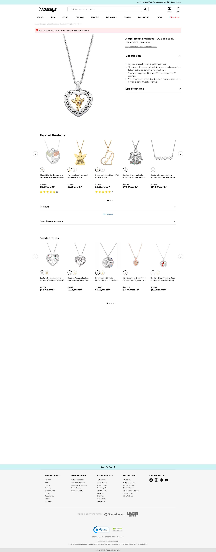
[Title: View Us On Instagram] (156, 480)
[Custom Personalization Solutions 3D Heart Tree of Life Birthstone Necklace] (52, 256)
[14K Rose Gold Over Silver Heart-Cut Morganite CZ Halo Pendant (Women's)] (135, 256)
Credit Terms (75, 488)
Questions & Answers (51, 221)
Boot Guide (111, 17)
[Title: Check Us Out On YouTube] (166, 480)
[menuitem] (40, 17)
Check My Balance (78, 482)
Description (133, 55)
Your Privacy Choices (131, 490)
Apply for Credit (77, 490)
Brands (127, 17)
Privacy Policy (128, 488)
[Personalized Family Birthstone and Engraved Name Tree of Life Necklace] (108, 256)
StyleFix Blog (128, 496)
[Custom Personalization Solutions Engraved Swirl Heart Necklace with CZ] (80, 256)
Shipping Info (102, 488)
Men (53, 17)
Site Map (100, 496)
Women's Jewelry (52, 24)
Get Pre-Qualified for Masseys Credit (153, 2)
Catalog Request (129, 482)
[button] (101, 530)
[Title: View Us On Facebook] (151, 480)
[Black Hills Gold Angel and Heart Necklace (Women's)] (52, 153)
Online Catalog (128, 485)
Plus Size (95, 17)
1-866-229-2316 (110, 537)
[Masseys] (48, 9)
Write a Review (108, 214)
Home (160, 17)
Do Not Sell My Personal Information (108, 550)
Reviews (44, 207)
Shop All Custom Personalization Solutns (141, 47)
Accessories (144, 17)
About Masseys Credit (79, 485)
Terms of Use (128, 493)
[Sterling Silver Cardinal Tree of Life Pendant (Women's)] (163, 256)
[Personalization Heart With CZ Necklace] (108, 153)
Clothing (80, 17)
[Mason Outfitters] (132, 514)
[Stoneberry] (114, 514)
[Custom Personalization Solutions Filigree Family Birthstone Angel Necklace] (135, 153)
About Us (126, 480)
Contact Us (101, 501)
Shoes (66, 17)
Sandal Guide (50, 490)
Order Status (102, 482)
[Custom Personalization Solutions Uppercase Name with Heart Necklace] (163, 153)
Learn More (176, 2)
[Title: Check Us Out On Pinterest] (161, 480)
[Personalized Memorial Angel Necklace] (80, 153)
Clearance (174, 17)
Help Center (101, 480)
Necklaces (63, 24)
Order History (102, 485)
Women (40, 17)
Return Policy (102, 490)
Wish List (100, 493)
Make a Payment (77, 480)
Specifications (134, 88)
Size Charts (101, 499)
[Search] (145, 9)
